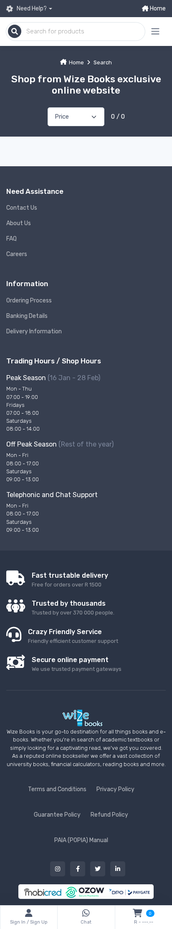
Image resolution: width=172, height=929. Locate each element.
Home (157, 8)
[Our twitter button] (97, 868)
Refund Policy (109, 814)
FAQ (11, 238)
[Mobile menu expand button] (155, 31)
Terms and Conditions (57, 789)
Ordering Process (29, 300)
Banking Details (27, 316)
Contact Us (21, 207)
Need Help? (31, 8)
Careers (16, 254)
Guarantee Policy (57, 814)
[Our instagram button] (57, 868)
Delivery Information (34, 331)
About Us (18, 223)
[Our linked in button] (117, 868)
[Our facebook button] (77, 868)
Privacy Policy (115, 789)
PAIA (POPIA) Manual (81, 840)
